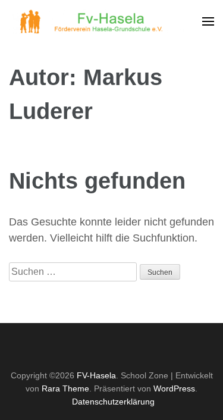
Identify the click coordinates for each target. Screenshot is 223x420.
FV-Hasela (96, 375)
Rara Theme (65, 388)
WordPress (174, 388)
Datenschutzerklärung (113, 401)
